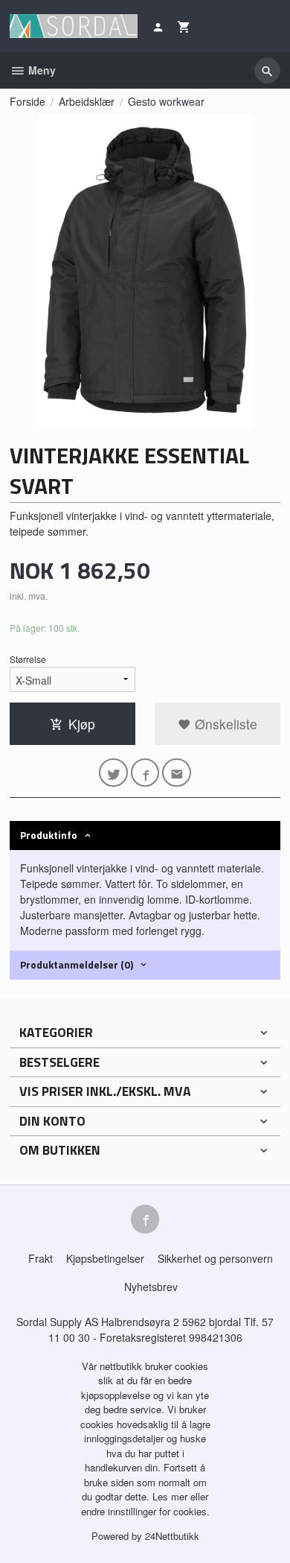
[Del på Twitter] (113, 772)
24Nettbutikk (172, 1536)
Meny (40, 70)
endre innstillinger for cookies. (145, 1511)
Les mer (171, 1496)
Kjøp (81, 723)
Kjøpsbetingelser (105, 1258)
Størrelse (28, 659)
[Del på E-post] (176, 772)
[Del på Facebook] (145, 772)
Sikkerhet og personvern (215, 1258)
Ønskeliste (224, 723)
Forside (27, 101)
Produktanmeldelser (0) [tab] (76, 964)
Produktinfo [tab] (48, 835)
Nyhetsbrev (151, 1286)
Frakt (40, 1258)
